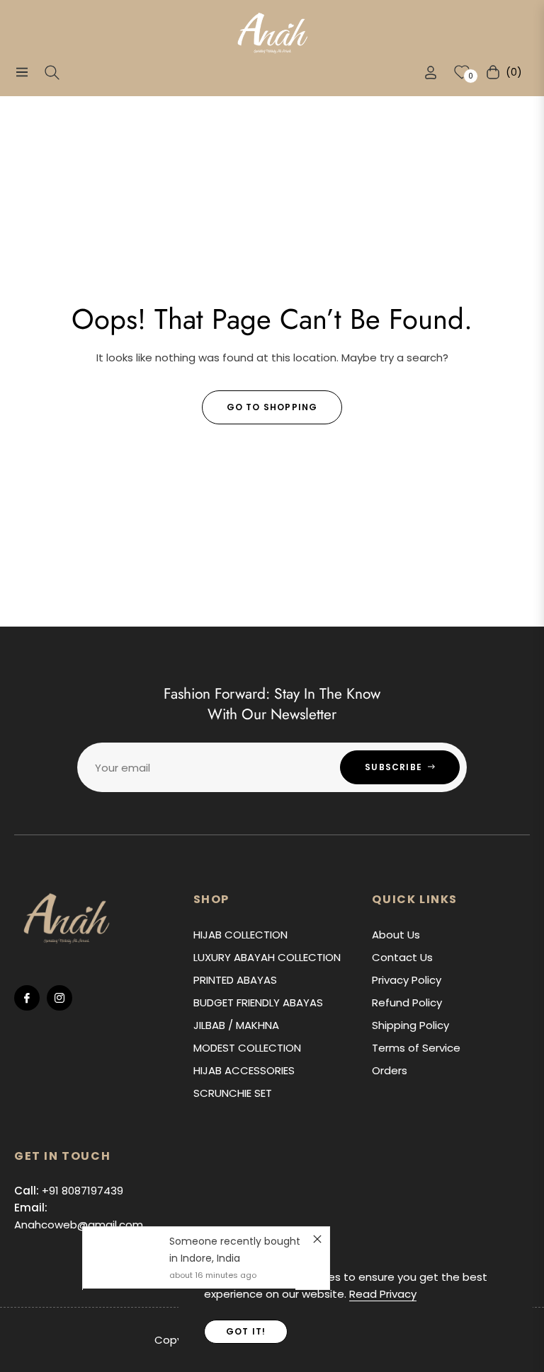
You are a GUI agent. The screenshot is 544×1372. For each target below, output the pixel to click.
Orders (389, 1070)
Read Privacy (382, 1293)
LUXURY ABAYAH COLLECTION (267, 957)
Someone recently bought (234, 1241)
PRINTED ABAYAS (235, 979)
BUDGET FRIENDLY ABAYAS (258, 1002)
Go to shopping (272, 407)
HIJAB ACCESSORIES (244, 1070)
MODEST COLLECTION (247, 1047)
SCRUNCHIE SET (232, 1093)
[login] (431, 72)
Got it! (246, 1331)
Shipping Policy (410, 1025)
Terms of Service (416, 1047)
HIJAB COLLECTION (240, 934)
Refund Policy (407, 1002)
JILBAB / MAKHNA (236, 1025)
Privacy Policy (406, 979)
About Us (396, 934)
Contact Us (402, 957)
